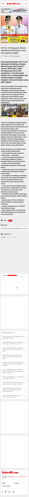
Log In (4, 478)
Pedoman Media (6, 486)
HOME (4, 483)
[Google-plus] (10, 492)
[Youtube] (13, 492)
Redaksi (16, 483)
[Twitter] (5, 492)
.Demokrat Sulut (12, 275)
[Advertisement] (14, 312)
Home (2, 45)
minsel (5, 45)
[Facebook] (2, 492)
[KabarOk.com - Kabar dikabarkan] (13, 4)
